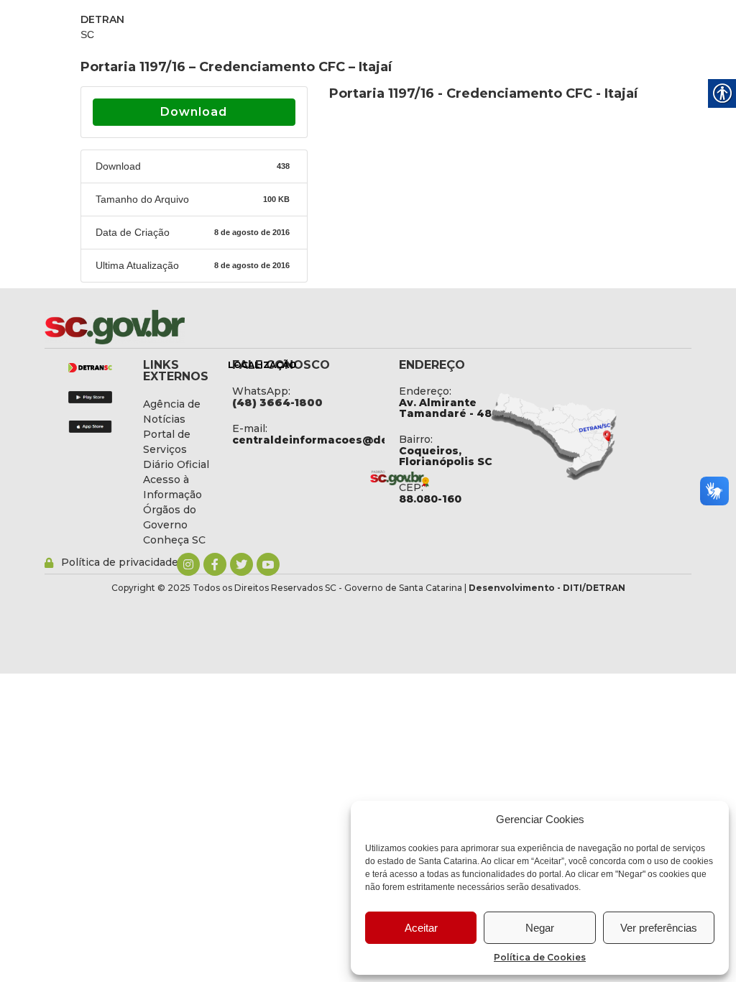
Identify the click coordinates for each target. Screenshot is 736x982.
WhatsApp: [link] (261, 391)
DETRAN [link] (102, 19)
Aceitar (421, 928)
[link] (152, 327)
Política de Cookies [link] (540, 957)
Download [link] (193, 112)
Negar (539, 928)
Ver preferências (658, 928)
